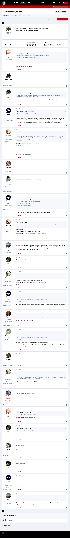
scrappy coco (8, 167)
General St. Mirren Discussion (24, 15)
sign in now (27, 516)
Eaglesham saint (8, 15)
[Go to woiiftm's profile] (35, 45)
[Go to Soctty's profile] (33, 45)
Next (13, 510)
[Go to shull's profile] (8, 178)
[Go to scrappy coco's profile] (8, 163)
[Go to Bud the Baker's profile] (8, 331)
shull (8, 182)
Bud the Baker (8, 335)
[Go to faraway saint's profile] (30, 45)
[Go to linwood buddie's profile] (8, 75)
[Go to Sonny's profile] (8, 445)
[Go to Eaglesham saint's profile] (4, 15)
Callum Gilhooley (8, 359)
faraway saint (8, 56)
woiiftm (8, 263)
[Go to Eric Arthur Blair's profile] (8, 273)
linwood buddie (8, 79)
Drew (8, 317)
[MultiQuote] (16, 38)
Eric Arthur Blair (8, 277)
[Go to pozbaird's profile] (27, 45)
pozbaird (8, 114)
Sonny (8, 449)
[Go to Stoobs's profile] (8, 245)
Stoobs (8, 249)
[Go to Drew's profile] (8, 313)
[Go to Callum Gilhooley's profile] (8, 355)
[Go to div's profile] (8, 393)
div (8, 397)
